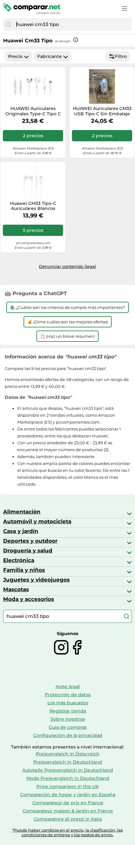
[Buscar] (8, 24)
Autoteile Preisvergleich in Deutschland (67, 770)
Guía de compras (68, 727)
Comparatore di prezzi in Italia (68, 819)
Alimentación (21, 512)
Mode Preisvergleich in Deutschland (67, 778)
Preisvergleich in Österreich (68, 754)
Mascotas (16, 589)
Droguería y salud (27, 550)
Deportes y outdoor (30, 541)
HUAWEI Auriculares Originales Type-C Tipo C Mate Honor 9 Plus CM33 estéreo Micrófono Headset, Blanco (33, 111)
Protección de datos (68, 694)
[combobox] (72, 24)
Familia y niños (24, 570)
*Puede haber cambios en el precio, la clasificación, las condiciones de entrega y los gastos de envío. (67, 832)
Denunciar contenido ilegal (67, 266)
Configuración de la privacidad (67, 735)
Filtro (121, 56)
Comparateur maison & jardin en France (68, 811)
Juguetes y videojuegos (36, 579)
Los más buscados (67, 703)
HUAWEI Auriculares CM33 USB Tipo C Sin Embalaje (102, 111)
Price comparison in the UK (67, 786)
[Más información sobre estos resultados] (75, 39)
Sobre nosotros (68, 719)
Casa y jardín (20, 531)
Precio (15, 56)
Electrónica (18, 560)
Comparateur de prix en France (67, 803)
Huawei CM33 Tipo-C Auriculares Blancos (33, 206)
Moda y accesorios (28, 599)
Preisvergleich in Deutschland (67, 762)
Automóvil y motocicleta (37, 521)
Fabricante (49, 56)
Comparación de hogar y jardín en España (67, 794)
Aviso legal (68, 686)
